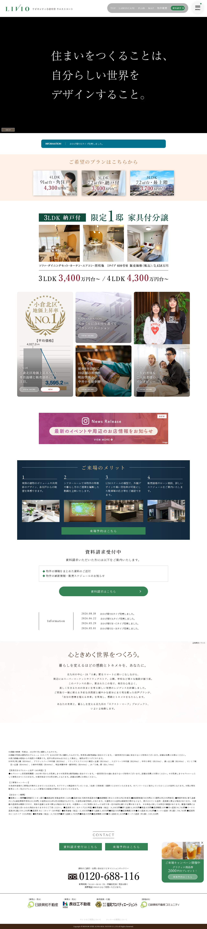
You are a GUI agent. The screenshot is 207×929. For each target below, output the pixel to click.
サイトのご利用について (90, 919)
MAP (151, 8)
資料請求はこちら (103, 591)
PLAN (141, 8)
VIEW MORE (29, 389)
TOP (113, 8)
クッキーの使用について (116, 919)
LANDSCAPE (127, 8)
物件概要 (162, 8)
